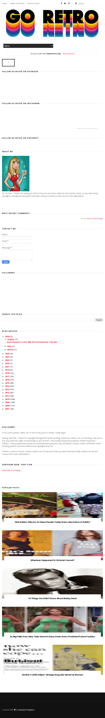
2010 (7, 399)
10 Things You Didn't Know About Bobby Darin (52, 598)
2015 (7, 383)
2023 (7, 360)
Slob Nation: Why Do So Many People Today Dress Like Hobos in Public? (52, 522)
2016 (7, 379)
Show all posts (68, 53)
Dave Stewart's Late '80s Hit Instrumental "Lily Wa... (32, 342)
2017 (7, 376)
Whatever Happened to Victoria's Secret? (52, 560)
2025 (7, 353)
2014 (7, 386)
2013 (7, 389)
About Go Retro (17, 3)
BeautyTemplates (26, 709)
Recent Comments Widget (95, 219)
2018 (7, 373)
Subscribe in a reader (11, 470)
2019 (7, 370)
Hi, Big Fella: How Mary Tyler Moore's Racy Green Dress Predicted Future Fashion (52, 636)
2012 (7, 392)
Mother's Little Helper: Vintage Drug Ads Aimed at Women (52, 674)
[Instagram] (69, 3)
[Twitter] (65, 3)
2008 (7, 405)
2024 (7, 357)
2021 (7, 366)
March (10, 349)
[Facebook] (61, 3)
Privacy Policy (33, 3)
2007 (7, 409)
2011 (7, 396)
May (9, 346)
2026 (7, 336)
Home (4, 3)
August (11, 339)
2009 (7, 402)
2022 (7, 363)
